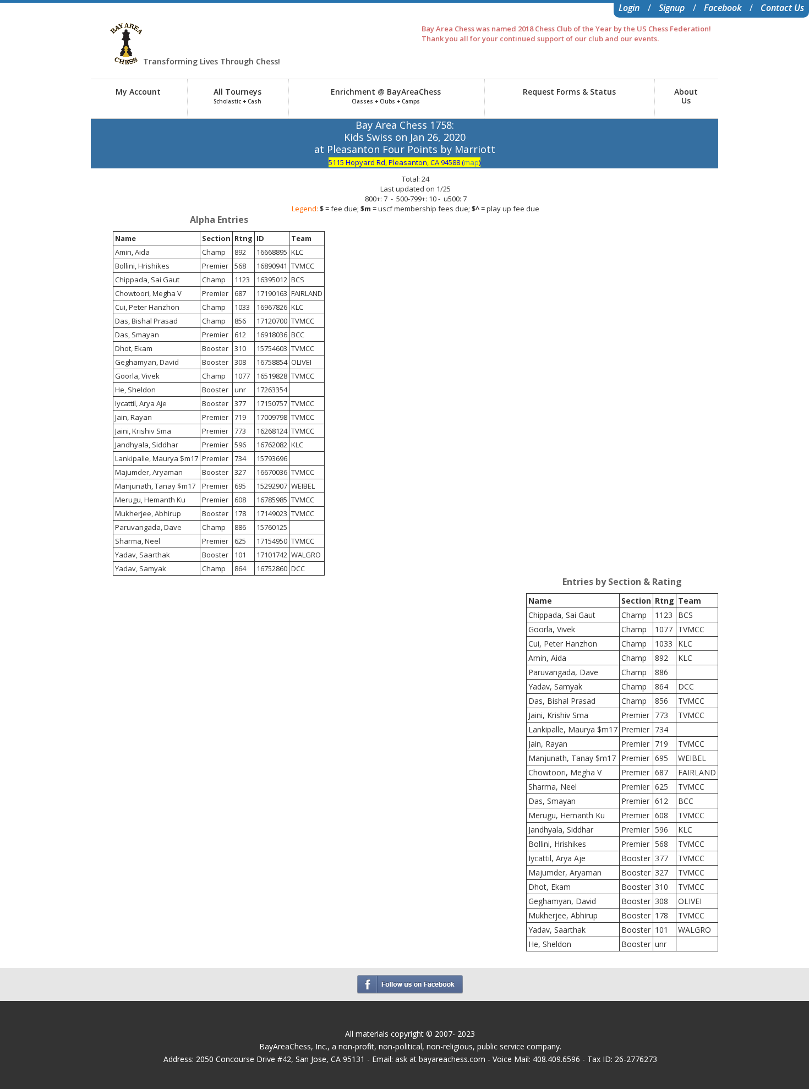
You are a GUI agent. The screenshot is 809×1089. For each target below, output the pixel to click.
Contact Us (782, 8)
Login (629, 8)
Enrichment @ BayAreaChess (386, 95)
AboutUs (686, 96)
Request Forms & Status (569, 91)
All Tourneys (237, 95)
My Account (138, 91)
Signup (672, 8)
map (471, 162)
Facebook (722, 8)
